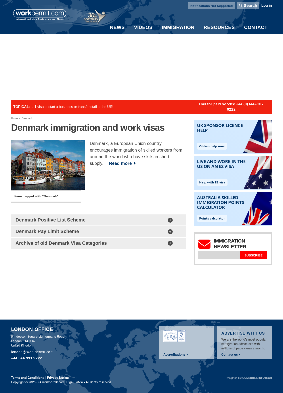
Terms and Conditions (27, 377)
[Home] (40, 15)
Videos (143, 27)
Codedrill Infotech (257, 378)
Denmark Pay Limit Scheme (47, 231)
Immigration (178, 27)
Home (14, 118)
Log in (266, 5)
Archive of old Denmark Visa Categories (61, 243)
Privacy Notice (58, 377)
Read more (120, 163)
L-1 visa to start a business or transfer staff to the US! (72, 107)
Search (250, 5)
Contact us (229, 354)
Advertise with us (243, 333)
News (117, 27)
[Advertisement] (141, 67)
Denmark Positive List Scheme (50, 220)
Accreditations (174, 354)
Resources (219, 27)
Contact (255, 27)
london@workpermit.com (32, 351)
